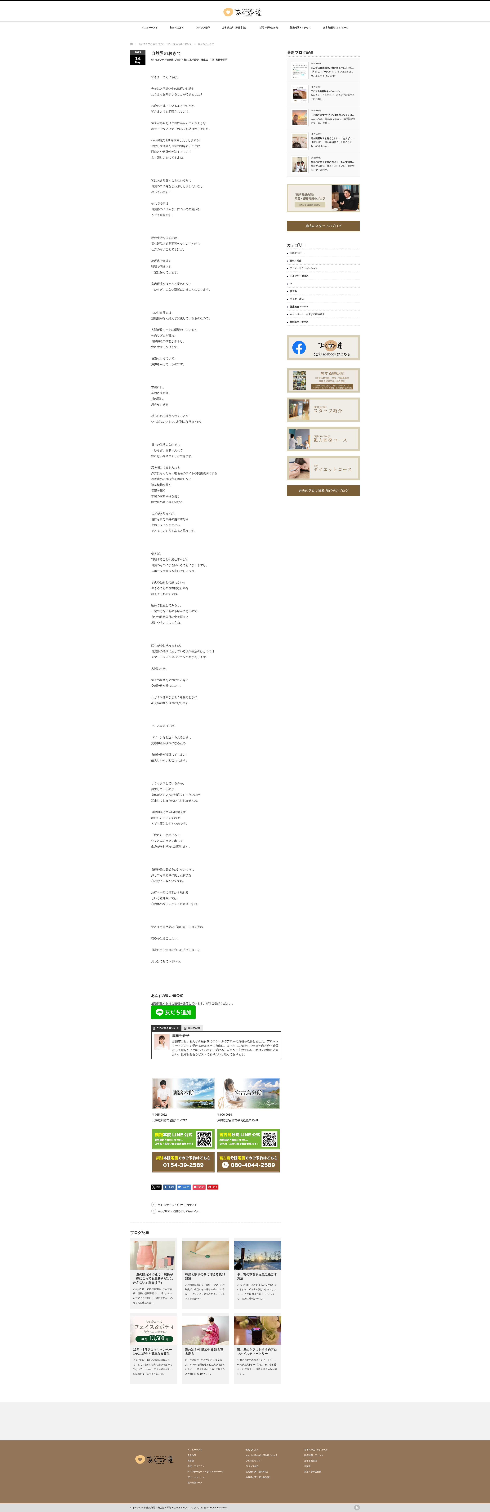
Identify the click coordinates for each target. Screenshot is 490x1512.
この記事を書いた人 (168, 1028)
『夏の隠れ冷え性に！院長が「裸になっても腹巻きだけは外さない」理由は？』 (153, 1278)
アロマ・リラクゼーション (304, 268)
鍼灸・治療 (295, 260)
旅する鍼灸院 (310, 1461)
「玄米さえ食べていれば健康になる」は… (332, 114)
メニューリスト (150, 27)
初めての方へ (177, 27)
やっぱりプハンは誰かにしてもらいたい (178, 1211)
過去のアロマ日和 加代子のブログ (323, 490)
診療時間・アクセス (300, 27)
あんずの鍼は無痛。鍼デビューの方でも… (332, 67)
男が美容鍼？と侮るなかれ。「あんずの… (332, 138)
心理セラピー (297, 253)
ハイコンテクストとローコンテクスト (177, 1204)
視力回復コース (195, 1482)
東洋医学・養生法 (198, 59)
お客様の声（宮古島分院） (258, 1477)
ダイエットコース (196, 1477)
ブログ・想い (181, 59)
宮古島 (293, 291)
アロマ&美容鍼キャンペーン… (326, 91)
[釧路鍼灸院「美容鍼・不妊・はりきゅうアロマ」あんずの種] (242, 19)
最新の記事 (194, 1028)
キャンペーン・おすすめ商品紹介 (307, 314)
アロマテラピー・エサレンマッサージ (205, 1471)
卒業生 (307, 1466)
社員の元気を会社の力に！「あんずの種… (332, 162)
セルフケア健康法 (164, 59)
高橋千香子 (221, 59)
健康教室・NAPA (299, 306)
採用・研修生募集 (269, 27)
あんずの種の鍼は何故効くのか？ (262, 1455)
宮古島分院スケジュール (335, 27)
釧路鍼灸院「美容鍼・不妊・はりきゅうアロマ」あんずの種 (175, 1507)
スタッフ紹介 (203, 27)
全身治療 (192, 1455)
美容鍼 (191, 1461)
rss (357, 1507)
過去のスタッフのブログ (323, 226)
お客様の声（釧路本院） (234, 27)
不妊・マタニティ (196, 1466)
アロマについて (253, 1461)
